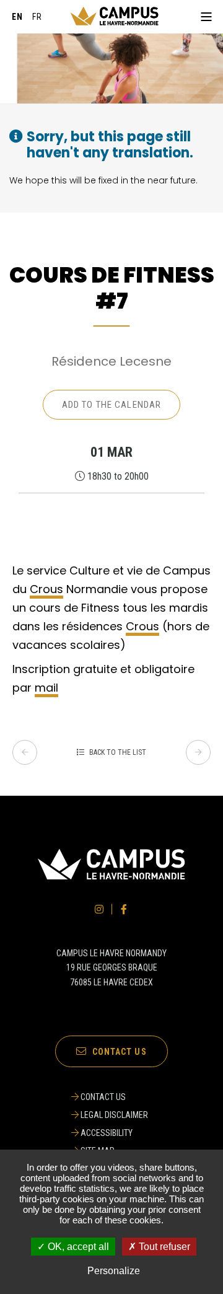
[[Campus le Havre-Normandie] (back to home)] (111, 877)
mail (46, 687)
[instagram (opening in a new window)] (99, 909)
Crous (46, 589)
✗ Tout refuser (159, 1246)
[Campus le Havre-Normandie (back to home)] (115, 17)
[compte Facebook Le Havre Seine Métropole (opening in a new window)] (124, 909)
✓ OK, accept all (73, 1246)
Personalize (113, 1270)
